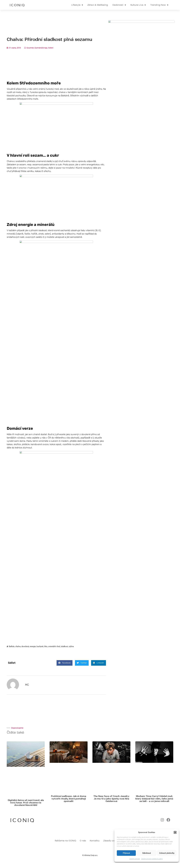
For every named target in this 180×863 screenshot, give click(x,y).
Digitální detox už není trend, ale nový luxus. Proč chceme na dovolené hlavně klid (26, 803)
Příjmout (126, 853)
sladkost (64, 646)
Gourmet (30, 48)
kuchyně (40, 646)
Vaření (50, 48)
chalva (18, 646)
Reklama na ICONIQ (65, 840)
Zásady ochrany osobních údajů (152, 859)
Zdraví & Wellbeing (97, 5)
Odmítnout (146, 853)
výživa (71, 646)
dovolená (25, 646)
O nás (83, 840)
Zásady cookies (134, 859)
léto (45, 646)
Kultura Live (136, 5)
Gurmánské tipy (41, 48)
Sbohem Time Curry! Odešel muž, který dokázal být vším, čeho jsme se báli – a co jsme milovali (154, 798)
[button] (175, 832)
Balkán (11, 646)
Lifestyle (75, 5)
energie (33, 646)
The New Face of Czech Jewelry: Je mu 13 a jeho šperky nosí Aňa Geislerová (111, 798)
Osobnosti (117, 5)
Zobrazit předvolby (166, 853)
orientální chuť (54, 646)
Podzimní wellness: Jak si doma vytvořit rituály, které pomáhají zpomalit (68, 798)
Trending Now (158, 5)
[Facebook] (168, 820)
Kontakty (95, 840)
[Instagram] (162, 820)
